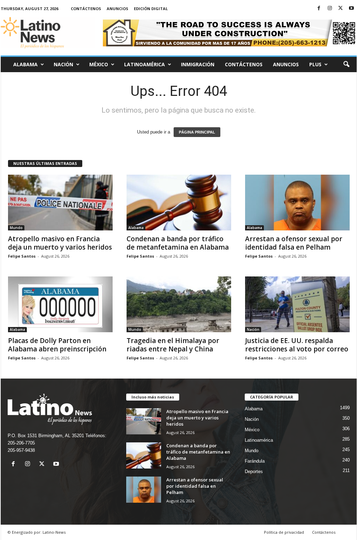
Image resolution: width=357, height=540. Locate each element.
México (98, 64)
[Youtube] (351, 8)
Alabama (25, 64)
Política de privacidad (284, 532)
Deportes (254, 471)
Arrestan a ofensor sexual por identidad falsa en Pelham (293, 243)
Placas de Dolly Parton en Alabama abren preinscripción (57, 344)
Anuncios (117, 8)
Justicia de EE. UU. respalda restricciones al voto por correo (296, 344)
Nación (63, 64)
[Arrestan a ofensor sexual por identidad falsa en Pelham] (297, 202)
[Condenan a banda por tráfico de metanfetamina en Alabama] (179, 202)
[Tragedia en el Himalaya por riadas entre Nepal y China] (179, 304)
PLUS (315, 64)
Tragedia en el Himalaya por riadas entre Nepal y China (173, 344)
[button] (346, 64)
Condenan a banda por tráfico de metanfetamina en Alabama (178, 243)
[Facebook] (319, 8)
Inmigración (197, 64)
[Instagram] (330, 8)
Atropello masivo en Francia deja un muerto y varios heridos (60, 243)
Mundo (16, 227)
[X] (340, 8)
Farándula (255, 461)
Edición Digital (151, 8)
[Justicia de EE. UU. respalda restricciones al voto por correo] (297, 304)
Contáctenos (86, 8)
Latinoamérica (144, 64)
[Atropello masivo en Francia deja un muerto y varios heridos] (60, 202)
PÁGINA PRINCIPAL (197, 132)
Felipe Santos (22, 256)
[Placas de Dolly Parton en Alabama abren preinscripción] (60, 304)
